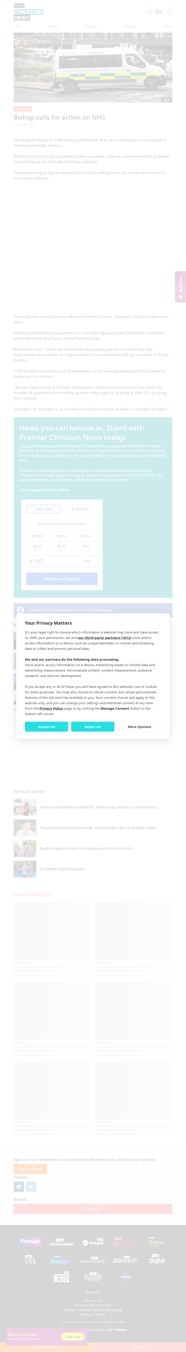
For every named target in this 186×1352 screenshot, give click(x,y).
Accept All (46, 726)
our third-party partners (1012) (104, 637)
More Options (139, 726)
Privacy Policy (51, 708)
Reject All (93, 726)
